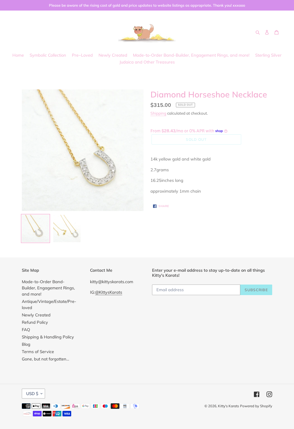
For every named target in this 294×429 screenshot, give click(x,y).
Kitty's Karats (228, 406)
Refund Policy (35, 322)
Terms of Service (38, 351)
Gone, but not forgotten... (45, 359)
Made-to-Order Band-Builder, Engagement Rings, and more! (48, 288)
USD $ (32, 393)
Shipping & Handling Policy (48, 337)
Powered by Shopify (256, 406)
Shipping (158, 113)
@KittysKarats (108, 292)
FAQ (26, 329)
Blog (26, 344)
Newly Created (36, 315)
